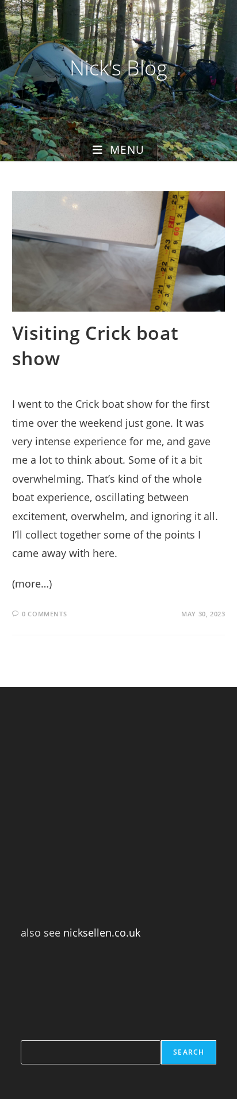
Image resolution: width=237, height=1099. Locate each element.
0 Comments (44, 613)
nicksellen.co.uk (101, 932)
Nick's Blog (118, 68)
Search (188, 1052)
